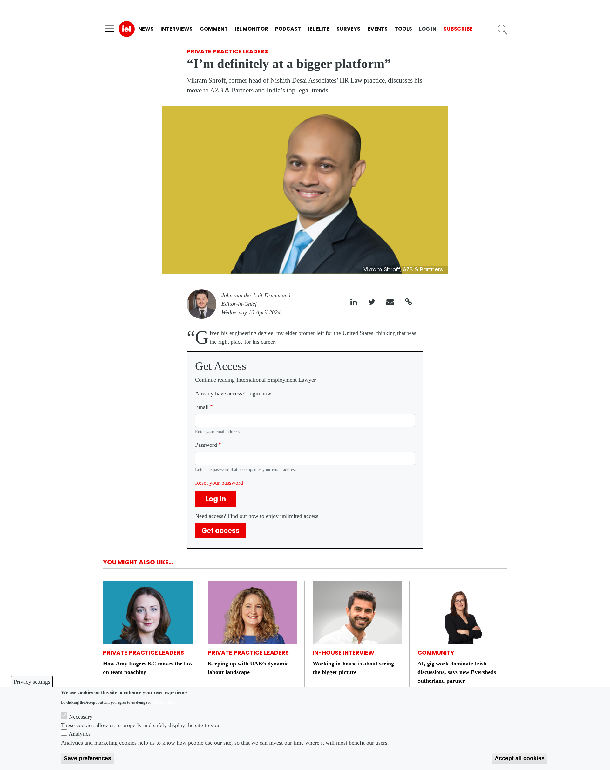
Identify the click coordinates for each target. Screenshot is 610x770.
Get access (220, 530)
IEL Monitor (251, 28)
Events (378, 28)
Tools (403, 28)
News (145, 28)
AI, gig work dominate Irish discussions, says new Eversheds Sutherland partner (456, 672)
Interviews (176, 28)
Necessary (80, 716)
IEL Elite (318, 28)
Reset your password (219, 483)
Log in (427, 28)
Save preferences (87, 758)
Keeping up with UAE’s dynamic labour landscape (248, 667)
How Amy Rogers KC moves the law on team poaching (148, 667)
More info (163, 701)
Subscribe (458, 28)
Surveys (348, 28)
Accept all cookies (520, 758)
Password (206, 445)
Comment (214, 28)
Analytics (80, 734)
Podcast (288, 28)
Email (202, 407)
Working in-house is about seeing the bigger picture (353, 667)
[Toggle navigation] (109, 29)
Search (502, 29)
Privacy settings (32, 681)
